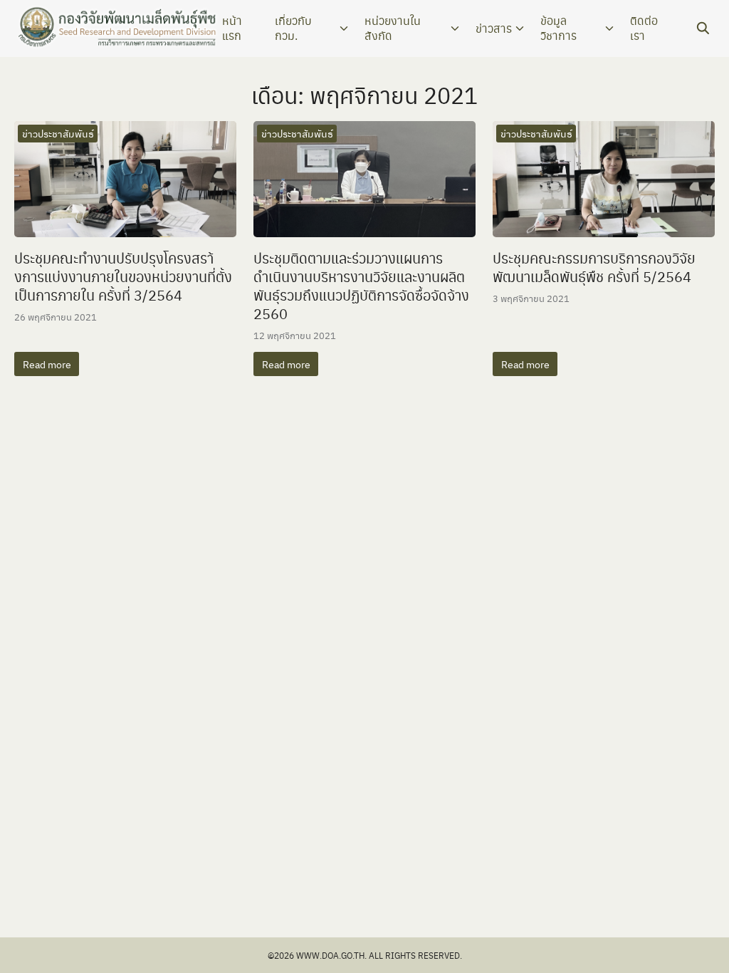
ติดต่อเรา (644, 27)
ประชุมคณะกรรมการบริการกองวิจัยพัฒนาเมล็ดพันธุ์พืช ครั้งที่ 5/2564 (594, 267)
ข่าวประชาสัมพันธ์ (58, 133)
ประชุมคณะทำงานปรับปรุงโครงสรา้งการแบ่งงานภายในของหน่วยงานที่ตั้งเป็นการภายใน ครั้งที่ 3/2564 (123, 276)
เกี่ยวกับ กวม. (293, 27)
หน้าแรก (232, 27)
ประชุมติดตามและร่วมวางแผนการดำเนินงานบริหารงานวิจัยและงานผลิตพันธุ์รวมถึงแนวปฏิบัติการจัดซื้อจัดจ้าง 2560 (361, 285)
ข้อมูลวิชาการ (558, 27)
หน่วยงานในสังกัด (392, 27)
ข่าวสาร (494, 28)
